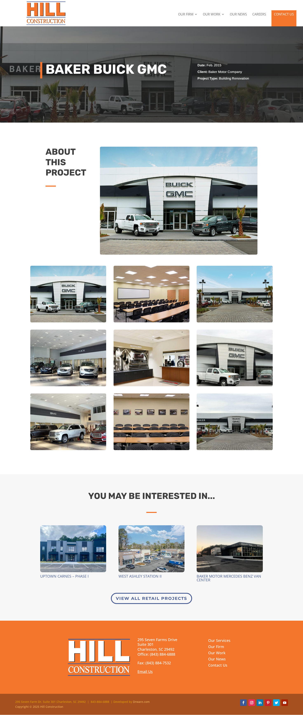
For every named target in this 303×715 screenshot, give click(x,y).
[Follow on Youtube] (284, 702)
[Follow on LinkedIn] (260, 702)
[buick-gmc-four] (151, 386)
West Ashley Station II (140, 576)
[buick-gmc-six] (68, 450)
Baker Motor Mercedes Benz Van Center (229, 578)
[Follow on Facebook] (243, 702)
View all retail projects (151, 598)
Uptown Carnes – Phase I (64, 576)
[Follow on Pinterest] (268, 702)
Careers (259, 14)
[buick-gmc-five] (68, 386)
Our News (238, 14)
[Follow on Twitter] (276, 702)
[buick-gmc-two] (234, 450)
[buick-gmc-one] (234, 386)
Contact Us (284, 14)
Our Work (211, 14)
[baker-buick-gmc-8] (234, 322)
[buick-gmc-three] (151, 450)
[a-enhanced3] (151, 322)
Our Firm (185, 14)
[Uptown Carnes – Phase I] (73, 548)
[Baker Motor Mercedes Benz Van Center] (230, 548)
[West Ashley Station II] (151, 548)
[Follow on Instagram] (251, 702)
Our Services (219, 641)
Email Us (145, 671)
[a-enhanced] (68, 322)
